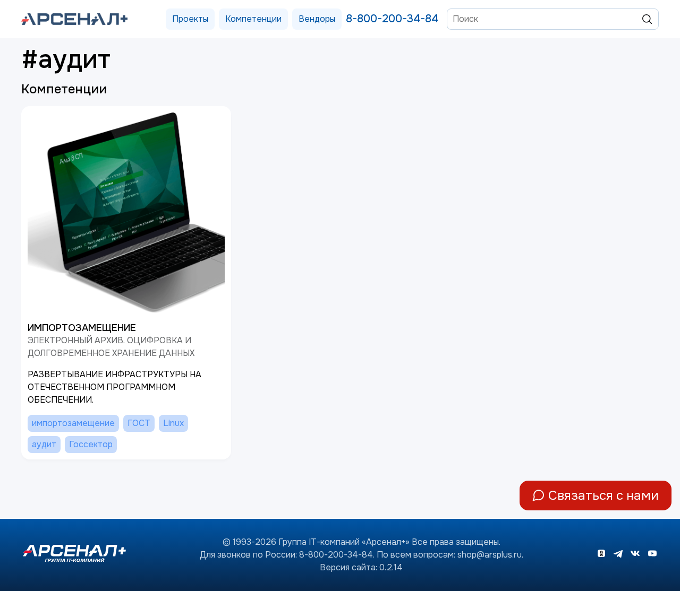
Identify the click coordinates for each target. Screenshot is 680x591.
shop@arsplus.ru (489, 554)
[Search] (647, 19)
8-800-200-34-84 (392, 18)
